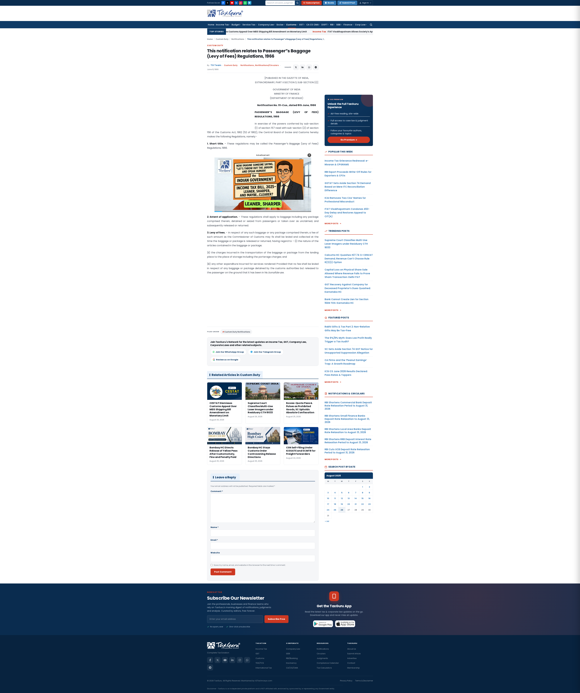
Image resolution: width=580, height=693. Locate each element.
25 (335, 509)
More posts (331, 223)
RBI (332, 24)
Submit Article (354, 653)
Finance (347, 24)
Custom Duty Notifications (237, 332)
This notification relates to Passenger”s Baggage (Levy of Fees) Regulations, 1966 (259, 53)
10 (328, 498)
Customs (291, 24)
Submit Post (348, 3)
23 (369, 504)
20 (348, 504)
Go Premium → (348, 139)
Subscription (313, 3)
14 (355, 498)
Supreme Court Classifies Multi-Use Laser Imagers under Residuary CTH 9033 (346, 244)
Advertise (352, 658)
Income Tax (222, 24)
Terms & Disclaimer (364, 680)
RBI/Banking (292, 658)
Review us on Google (227, 359)
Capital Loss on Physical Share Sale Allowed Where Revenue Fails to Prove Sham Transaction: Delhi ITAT (347, 273)
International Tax (264, 667)
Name (215, 527)
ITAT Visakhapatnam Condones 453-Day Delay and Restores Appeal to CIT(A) (347, 212)
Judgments (322, 658)
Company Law (266, 24)
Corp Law (360, 24)
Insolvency (291, 663)
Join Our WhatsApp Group (230, 352)
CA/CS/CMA (292, 667)
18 (335, 504)
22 (362, 504)
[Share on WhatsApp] (309, 67)
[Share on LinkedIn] (302, 67)
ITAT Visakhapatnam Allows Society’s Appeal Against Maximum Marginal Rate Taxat (300, 31)
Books (331, 3)
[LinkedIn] (236, 3)
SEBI (338, 24)
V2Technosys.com (263, 680)
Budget (236, 24)
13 (349, 498)
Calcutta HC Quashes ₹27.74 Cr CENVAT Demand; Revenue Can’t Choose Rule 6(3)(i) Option (349, 258)
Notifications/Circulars (267, 65)
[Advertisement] (229, 106)
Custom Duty (222, 39)
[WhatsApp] (245, 3)
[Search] (297, 3)
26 (342, 509)
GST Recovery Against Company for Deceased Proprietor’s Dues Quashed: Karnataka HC (348, 288)
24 (328, 509)
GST (301, 24)
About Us (351, 648)
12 (342, 498)
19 (342, 504)
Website (215, 552)
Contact (351, 663)
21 (356, 504)
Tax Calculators (324, 667)
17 (328, 504)
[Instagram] (241, 3)
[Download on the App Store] (345, 623)
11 (335, 498)
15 (362, 498)
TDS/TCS (260, 663)
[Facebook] (223, 3)
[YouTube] (232, 3)
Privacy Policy (346, 680)
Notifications (237, 39)
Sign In (365, 2)
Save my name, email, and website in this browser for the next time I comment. (250, 565)
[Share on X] (296, 67)
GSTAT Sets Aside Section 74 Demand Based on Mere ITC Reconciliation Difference (348, 187)
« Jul (327, 521)
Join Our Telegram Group (267, 352)
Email (214, 540)
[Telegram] (249, 3)
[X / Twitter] (227, 3)
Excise (280, 24)
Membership (353, 667)
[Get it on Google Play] (323, 623)
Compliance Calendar (328, 663)
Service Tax (248, 24)
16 (369, 498)
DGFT (324, 24)
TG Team (216, 65)
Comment (217, 491)
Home (211, 24)
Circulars (321, 653)
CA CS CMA (312, 24)
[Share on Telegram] (316, 67)
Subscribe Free (276, 619)
